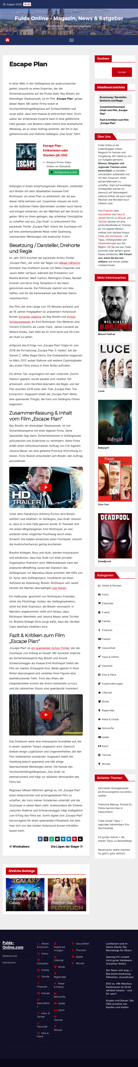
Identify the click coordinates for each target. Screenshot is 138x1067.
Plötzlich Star (22, 903)
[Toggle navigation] (71, 40)
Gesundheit (104, 214)
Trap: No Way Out (68, 903)
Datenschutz (10, 955)
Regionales (108, 710)
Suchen (103, 58)
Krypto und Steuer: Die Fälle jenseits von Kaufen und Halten (120, 1004)
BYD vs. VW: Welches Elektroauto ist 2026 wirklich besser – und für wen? (119, 988)
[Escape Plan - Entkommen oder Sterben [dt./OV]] (26, 156)
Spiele (105, 737)
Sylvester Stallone (30, 316)
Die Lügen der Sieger (65, 846)
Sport (105, 746)
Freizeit (106, 639)
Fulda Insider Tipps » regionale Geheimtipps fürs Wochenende (113, 824)
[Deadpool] (115, 535)
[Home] (7, 40)
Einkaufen (107, 603)
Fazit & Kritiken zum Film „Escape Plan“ (114, 121)
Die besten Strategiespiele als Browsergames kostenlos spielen (115, 792)
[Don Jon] (115, 479)
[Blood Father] (115, 308)
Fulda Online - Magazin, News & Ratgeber (69, 18)
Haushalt (107, 665)
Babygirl (103, 447)
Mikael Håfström (69, 263)
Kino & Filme (109, 674)
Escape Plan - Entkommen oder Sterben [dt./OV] (55, 150)
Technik (102, 221)
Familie (106, 621)
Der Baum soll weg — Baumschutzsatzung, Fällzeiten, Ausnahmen (120, 973)
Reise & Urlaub (110, 719)
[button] (81, 894)
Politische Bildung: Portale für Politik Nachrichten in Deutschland (115, 808)
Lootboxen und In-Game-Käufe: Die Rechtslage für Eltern (119, 947)
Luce (101, 391)
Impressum (9, 962)
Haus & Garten (110, 656)
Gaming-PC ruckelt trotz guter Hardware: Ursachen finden (119, 960)
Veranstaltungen (107, 243)
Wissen (122, 217)
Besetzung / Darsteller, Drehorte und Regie (113, 99)
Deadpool (104, 561)
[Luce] (115, 365)
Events (106, 612)
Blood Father (106, 334)
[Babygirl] (115, 422)
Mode (105, 701)
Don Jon (103, 504)
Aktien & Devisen (111, 585)
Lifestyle (107, 692)
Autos (105, 594)
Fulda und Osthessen (110, 236)
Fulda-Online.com (13, 945)
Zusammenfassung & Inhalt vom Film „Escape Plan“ (114, 110)
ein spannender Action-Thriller (50, 648)
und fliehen (59, 588)
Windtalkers (21, 846)
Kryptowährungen (112, 683)
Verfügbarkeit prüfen (65, 172)
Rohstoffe (108, 728)
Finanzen (108, 210)
